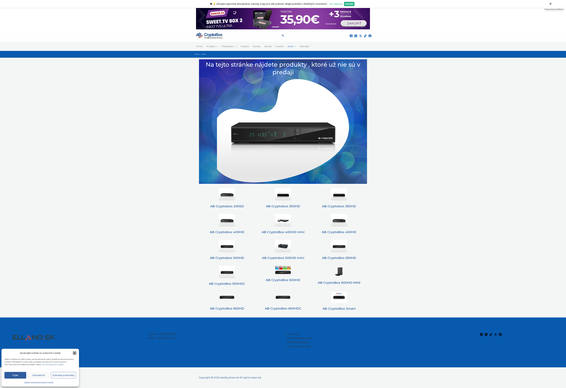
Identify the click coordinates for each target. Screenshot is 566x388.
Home (199, 46)
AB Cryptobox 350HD (339, 206)
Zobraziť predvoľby (63, 375)
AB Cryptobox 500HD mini (283, 258)
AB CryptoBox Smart (339, 308)
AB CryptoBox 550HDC (227, 283)
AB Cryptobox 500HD (227, 258)
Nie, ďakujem (336, 3)
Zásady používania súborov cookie (38, 382)
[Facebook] (351, 35)
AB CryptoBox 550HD (339, 258)
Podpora (245, 46)
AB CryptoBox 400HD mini (283, 232)
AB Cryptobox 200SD (227, 206)
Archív (290, 46)
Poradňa (279, 46)
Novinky (256, 46)
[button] (74, 353)
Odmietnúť (38, 375)
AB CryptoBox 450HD (339, 232)
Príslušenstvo (228, 46)
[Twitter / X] (360, 35)
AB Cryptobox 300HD (283, 206)
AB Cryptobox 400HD (227, 232)
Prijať (15, 375)
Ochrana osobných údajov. (53, 364)
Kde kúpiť (304, 46)
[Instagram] (355, 35)
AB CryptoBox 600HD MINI (339, 282)
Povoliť (349, 3)
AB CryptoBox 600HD (283, 280)
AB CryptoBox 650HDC (283, 308)
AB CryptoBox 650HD (227, 308)
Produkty (210, 46)
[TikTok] (365, 35)
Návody (268, 46)
